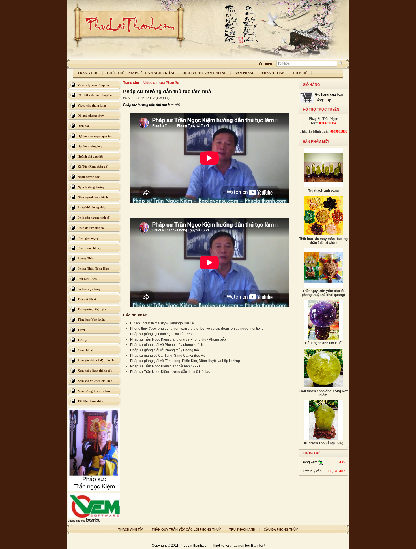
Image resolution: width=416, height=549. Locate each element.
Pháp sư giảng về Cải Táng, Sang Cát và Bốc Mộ (167, 356)
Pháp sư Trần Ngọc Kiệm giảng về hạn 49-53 (165, 366)
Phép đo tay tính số (91, 227)
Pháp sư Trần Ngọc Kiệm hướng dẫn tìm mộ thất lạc (170, 372)
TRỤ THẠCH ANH (242, 529)
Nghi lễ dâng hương (91, 187)
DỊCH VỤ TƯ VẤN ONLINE (204, 73)
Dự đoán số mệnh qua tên (95, 136)
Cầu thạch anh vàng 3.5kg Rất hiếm (323, 393)
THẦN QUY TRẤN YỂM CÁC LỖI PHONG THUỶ (186, 529)
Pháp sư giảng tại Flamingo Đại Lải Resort (163, 334)
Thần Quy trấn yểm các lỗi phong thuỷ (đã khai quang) (323, 293)
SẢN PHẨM (244, 73)
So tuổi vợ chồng (89, 289)
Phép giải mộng (88, 238)
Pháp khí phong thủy (92, 207)
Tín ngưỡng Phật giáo (93, 309)
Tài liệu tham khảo (90, 401)
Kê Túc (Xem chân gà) (93, 166)
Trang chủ (131, 83)
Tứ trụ (82, 340)
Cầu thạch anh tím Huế (323, 343)
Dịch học (83, 125)
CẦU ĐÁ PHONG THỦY (281, 529)
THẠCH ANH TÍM (130, 529)
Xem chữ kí (85, 350)
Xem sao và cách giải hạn (95, 380)
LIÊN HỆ (300, 73)
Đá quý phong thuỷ (91, 115)
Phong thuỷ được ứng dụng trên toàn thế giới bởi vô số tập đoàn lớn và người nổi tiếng (197, 329)
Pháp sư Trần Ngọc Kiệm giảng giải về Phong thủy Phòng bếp (178, 339)
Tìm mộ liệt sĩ (87, 299)
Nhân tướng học (89, 176)
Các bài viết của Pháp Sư (95, 95)
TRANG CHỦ (88, 73)
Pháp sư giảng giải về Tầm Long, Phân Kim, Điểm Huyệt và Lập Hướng (185, 361)
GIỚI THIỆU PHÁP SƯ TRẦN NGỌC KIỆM (140, 73)
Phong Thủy (86, 258)
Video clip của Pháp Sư (93, 85)
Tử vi (81, 329)
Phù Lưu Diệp (87, 278)
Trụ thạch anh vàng (323, 191)
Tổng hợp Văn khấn (91, 319)
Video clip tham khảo (92, 105)
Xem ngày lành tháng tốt (95, 370)
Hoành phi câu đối (90, 156)
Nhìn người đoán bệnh (93, 197)
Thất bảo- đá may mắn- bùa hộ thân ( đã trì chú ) (323, 241)
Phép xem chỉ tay (89, 248)
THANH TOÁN (273, 73)
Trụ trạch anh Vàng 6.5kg (323, 443)
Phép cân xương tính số (94, 217)
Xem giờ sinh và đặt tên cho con (96, 362)
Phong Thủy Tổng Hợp (93, 268)
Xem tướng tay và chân (94, 391)
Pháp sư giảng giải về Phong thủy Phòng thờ (164, 350)
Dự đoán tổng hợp (90, 146)
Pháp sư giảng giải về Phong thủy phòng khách (166, 345)
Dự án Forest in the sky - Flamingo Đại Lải (162, 323)
